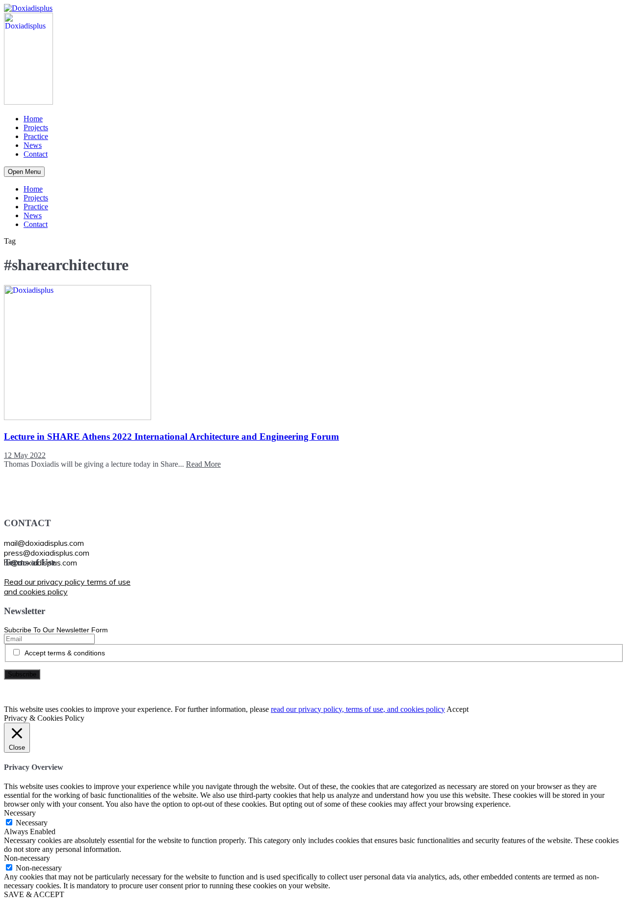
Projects (36, 127)
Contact (36, 154)
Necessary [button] (20, 813)
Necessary (32, 822)
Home (33, 118)
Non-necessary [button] (27, 858)
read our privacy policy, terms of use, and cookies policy (358, 709)
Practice (36, 136)
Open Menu (24, 171)
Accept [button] (457, 709)
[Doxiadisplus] (28, 8)
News (33, 145)
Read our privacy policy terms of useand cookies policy (67, 586)
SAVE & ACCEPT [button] (34, 894)
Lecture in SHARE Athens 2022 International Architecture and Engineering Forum (171, 436)
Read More (203, 464)
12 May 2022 (25, 455)
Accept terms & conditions (65, 653)
